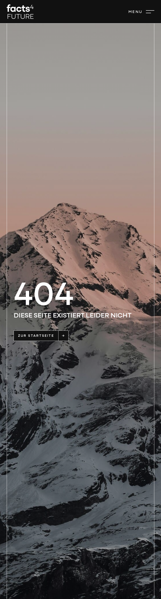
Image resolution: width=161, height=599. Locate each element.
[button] (141, 11)
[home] (20, 11)
